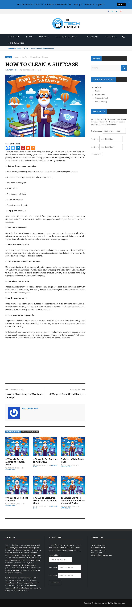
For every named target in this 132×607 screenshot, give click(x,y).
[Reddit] (28, 148)
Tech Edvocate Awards (66, 37)
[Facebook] (8, 148)
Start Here (14, 37)
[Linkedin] (18, 148)
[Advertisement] (45, 360)
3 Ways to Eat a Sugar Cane (72, 460)
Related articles (13, 432)
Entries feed (100, 94)
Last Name (95, 147)
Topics (29, 37)
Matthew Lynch (12, 70)
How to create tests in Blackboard (39, 48)
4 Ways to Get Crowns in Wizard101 (45, 460)
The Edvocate (91, 37)
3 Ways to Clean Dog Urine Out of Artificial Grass (45, 500)
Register (98, 87)
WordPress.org (101, 101)
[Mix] (33, 148)
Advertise (44, 37)
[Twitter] (13, 148)
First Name (95, 139)
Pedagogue (110, 37)
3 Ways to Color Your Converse (16, 499)
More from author (30, 432)
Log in (97, 91)
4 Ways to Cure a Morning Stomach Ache (15, 462)
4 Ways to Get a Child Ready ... (67, 394)
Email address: (97, 131)
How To (8, 57)
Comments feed (101, 98)
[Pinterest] (23, 148)
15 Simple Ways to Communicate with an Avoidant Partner (73, 500)
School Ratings (16, 43)
